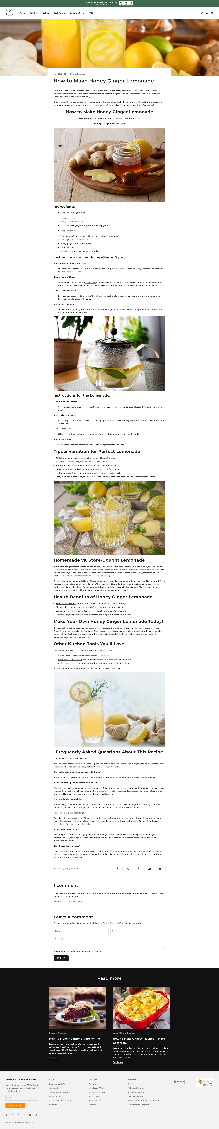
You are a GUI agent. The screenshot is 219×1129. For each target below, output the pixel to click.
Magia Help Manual (137, 1092)
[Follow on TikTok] (36, 1115)
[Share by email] (149, 868)
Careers (131, 1084)
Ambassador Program (138, 1105)
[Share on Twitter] (128, 868)
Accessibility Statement (60, 1100)
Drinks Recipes (77, 74)
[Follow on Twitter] (12, 1115)
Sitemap (53, 1105)
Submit (61, 958)
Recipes (92, 1105)
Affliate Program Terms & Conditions (145, 1100)
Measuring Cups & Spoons (70, 659)
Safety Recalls (95, 1100)
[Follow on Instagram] (18, 1115)
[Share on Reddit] (160, 868)
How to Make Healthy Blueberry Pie (74, 1038)
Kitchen (34, 13)
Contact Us (54, 1088)
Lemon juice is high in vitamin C (70, 611)
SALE (91, 13)
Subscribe (15, 1105)
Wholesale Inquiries (137, 1088)
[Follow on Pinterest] (24, 1115)
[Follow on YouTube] (30, 1115)
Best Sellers (59, 13)
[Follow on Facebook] (6, 1115)
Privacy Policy (109, 923)
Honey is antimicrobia (66, 603)
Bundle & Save (77, 13)
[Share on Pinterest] (138, 868)
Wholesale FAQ (96, 1088)
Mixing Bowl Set (65, 663)
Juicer (23, 13)
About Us (93, 1084)
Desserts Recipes (57, 1033)
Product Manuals (97, 1092)
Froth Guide (54, 1096)
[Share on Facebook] (117, 868)
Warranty (132, 1080)
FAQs (51, 1080)
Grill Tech (93, 1080)
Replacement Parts (58, 1084)
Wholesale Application (59, 1092)
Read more (54, 1058)
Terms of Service (127, 923)
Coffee (46, 13)
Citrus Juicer (64, 656)
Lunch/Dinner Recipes (124, 1033)
